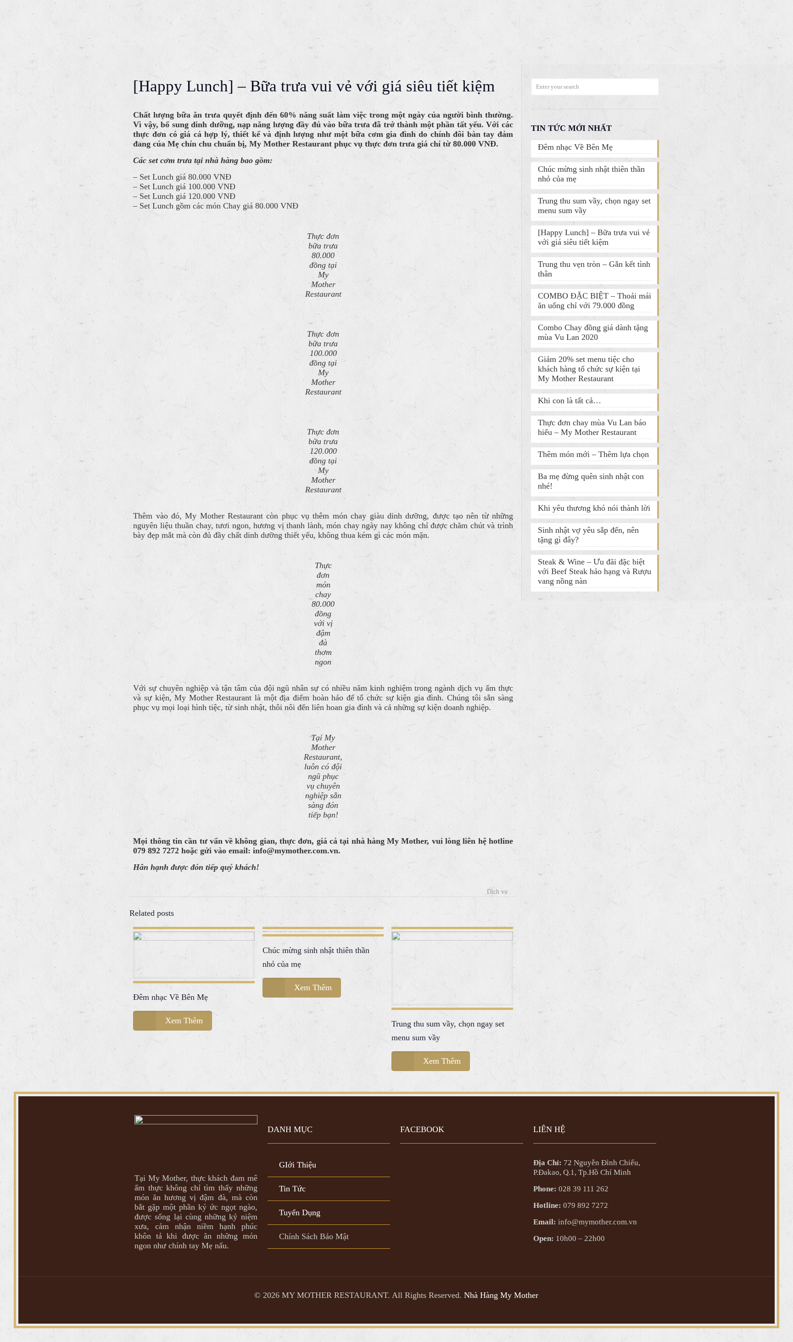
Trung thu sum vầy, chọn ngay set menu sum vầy (594, 205)
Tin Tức (292, 1188)
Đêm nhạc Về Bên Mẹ (170, 997)
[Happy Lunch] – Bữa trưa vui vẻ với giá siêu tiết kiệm (594, 237)
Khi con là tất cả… (569, 400)
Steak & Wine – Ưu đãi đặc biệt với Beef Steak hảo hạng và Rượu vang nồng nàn (594, 571)
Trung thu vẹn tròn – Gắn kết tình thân (594, 268)
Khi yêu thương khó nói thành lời (594, 508)
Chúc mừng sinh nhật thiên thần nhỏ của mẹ (591, 173)
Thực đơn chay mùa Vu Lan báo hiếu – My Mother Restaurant (592, 427)
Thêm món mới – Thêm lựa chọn (593, 454)
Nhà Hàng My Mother (501, 1295)
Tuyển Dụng (299, 1212)
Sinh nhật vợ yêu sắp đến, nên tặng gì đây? (588, 534)
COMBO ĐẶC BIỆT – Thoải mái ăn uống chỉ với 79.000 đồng (594, 300)
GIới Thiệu (297, 1164)
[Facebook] (396, 1310)
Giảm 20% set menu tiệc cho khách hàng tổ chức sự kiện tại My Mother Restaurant (589, 369)
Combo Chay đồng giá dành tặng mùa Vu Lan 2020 (593, 332)
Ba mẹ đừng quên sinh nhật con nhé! (591, 481)
